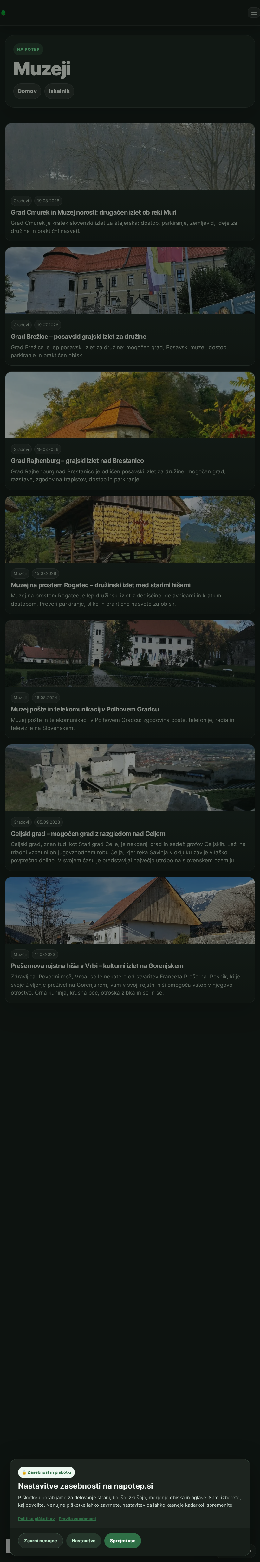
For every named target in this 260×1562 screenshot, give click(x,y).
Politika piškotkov (36, 1518)
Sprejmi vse (122, 1540)
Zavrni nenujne (40, 1540)
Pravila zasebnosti (77, 1518)
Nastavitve (83, 1540)
